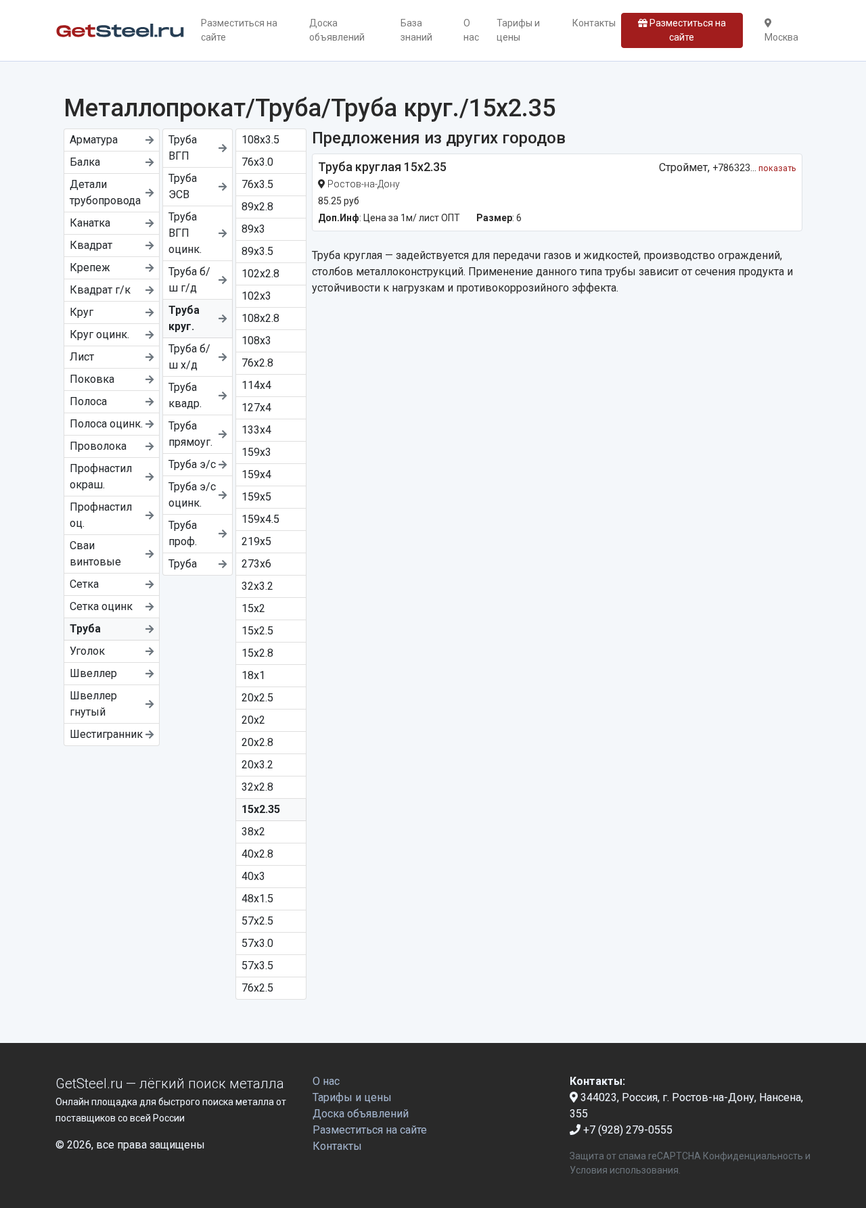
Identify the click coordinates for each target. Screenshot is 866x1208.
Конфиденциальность (753, 1156)
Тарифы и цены (518, 30)
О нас (471, 30)
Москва (781, 37)
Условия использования (624, 1170)
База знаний (416, 30)
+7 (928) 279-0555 (626, 1129)
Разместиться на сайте (239, 30)
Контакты (594, 23)
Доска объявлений (337, 30)
